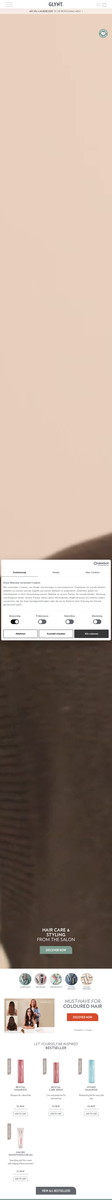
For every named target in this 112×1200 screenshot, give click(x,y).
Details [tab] (56, 572)
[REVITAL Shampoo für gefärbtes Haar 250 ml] (20, 1071)
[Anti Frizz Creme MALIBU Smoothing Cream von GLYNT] (20, 1136)
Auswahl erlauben (56, 633)
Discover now (56, 950)
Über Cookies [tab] (93, 572)
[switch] (42, 621)
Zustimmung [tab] (19, 572)
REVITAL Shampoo (20, 1088)
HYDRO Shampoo (91, 1088)
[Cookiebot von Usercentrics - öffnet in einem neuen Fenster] (96, 564)
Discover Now (82, 1017)
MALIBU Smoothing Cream (21, 1153)
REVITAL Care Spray (56, 1088)
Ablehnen (20, 633)
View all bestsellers (56, 1190)
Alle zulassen (91, 633)
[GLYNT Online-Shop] (56, 4)
